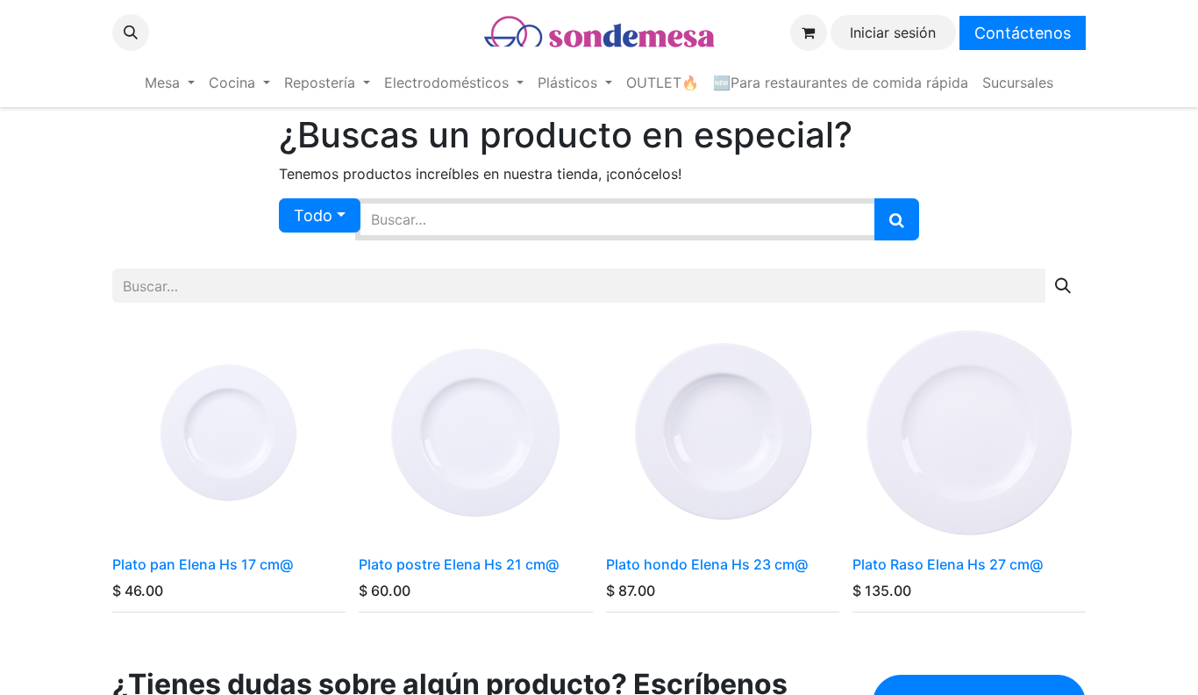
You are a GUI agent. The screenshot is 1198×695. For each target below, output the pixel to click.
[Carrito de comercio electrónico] (808, 32)
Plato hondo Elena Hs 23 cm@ (707, 564)
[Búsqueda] (896, 219)
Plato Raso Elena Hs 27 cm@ (947, 564)
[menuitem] (170, 82)
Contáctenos (1022, 33)
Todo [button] (313, 215)
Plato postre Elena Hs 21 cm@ (459, 564)
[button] (130, 32)
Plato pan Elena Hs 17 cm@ (202, 564)
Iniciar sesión (893, 32)
